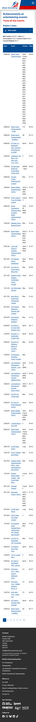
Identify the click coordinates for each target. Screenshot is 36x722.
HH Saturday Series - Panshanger (15, 261)
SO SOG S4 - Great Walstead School (16, 405)
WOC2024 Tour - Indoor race (15, 595)
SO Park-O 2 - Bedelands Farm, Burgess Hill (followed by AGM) (15, 148)
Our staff (5, 682)
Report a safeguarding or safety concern (15, 688)
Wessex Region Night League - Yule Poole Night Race (15, 478)
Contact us (5, 694)
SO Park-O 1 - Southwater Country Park (15, 336)
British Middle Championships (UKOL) (16, 190)
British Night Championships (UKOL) (16, 234)
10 (24, 620)
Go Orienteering (7, 663)
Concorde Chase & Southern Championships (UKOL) (16, 251)
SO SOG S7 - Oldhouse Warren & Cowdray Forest (15, 346)
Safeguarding (6, 665)
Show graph (12, 30)
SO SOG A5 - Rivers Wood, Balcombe (15, 269)
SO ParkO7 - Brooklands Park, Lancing (15, 563)
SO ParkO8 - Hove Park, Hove (15, 549)
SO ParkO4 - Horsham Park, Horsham (16, 603)
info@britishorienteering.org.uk (12, 650)
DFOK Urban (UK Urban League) (15, 518)
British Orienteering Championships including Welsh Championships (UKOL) (16, 212)
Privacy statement (8, 685)
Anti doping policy (8, 691)
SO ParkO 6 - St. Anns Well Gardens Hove (15, 328)
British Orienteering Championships (13, 674)
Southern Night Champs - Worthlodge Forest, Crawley (16, 280)
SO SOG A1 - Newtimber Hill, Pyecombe (16, 541)
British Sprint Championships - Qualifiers (16, 137)
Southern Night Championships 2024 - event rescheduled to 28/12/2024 (16, 465)
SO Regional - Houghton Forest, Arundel (16, 357)
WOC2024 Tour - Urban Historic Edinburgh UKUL (15, 573)
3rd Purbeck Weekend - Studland (15, 319)
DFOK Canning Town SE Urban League (16, 200)
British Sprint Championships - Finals (16, 129)
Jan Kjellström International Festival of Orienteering (14, 670)
